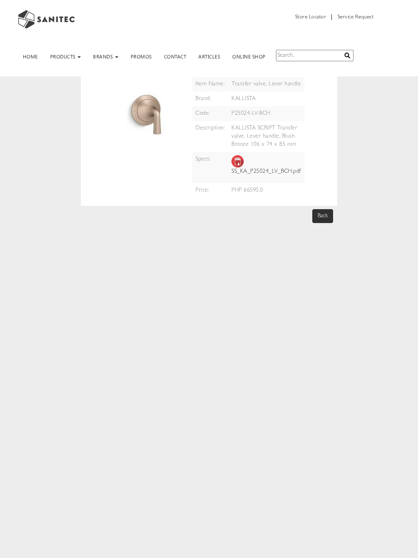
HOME (30, 56)
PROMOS (141, 56)
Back (323, 216)
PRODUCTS (63, 56)
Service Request (356, 17)
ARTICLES (209, 56)
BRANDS (103, 56)
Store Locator (311, 17)
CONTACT (175, 56)
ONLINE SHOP (249, 56)
